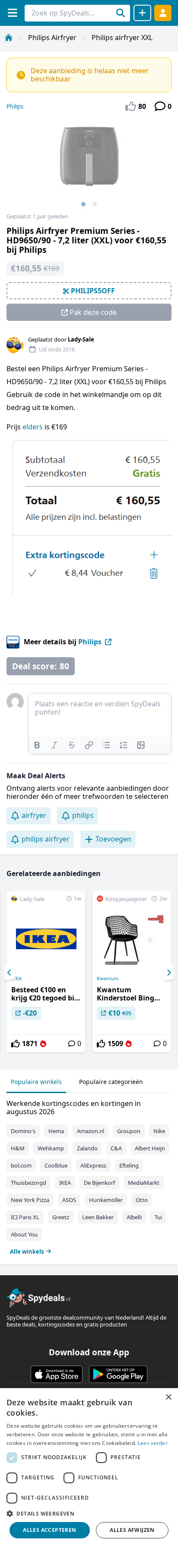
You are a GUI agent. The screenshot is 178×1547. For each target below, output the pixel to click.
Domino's (23, 1131)
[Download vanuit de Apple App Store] (57, 1374)
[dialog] (89, 1467)
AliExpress (93, 1165)
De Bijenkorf (99, 1183)
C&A (116, 1148)
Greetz (60, 1217)
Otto (142, 1200)
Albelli (134, 1217)
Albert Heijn (150, 1148)
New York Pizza (30, 1200)
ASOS (69, 1200)
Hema (56, 1131)
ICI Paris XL (25, 1217)
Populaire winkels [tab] (36, 1082)
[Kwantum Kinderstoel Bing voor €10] (131, 971)
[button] (89, 1513)
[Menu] (12, 12)
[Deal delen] (142, 13)
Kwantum (107, 978)
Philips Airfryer (52, 37)
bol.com (21, 1165)
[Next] (168, 972)
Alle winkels (27, 1251)
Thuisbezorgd (28, 1183)
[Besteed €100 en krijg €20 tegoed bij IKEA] (46, 971)
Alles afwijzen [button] (132, 1530)
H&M (18, 1148)
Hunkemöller (106, 1200)
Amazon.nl (90, 1131)
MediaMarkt (143, 1183)
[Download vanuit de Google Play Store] (118, 1374)
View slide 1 (83, 204)
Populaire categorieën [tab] (111, 1082)
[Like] (15, 1043)
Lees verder (153, 1443)
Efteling (129, 1165)
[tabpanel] (89, 1175)
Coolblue (55, 1165)
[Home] (8, 37)
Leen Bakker (98, 1217)
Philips (14, 106)
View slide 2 (94, 204)
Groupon (128, 1131)
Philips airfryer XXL (122, 37)
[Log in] (163, 13)
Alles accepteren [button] (49, 1530)
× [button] (168, 1397)
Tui (158, 1217)
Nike (159, 1131)
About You (24, 1234)
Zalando (87, 1148)
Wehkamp (51, 1148)
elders (33, 427)
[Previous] (9, 972)
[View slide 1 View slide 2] (89, 165)
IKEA (16, 978)
